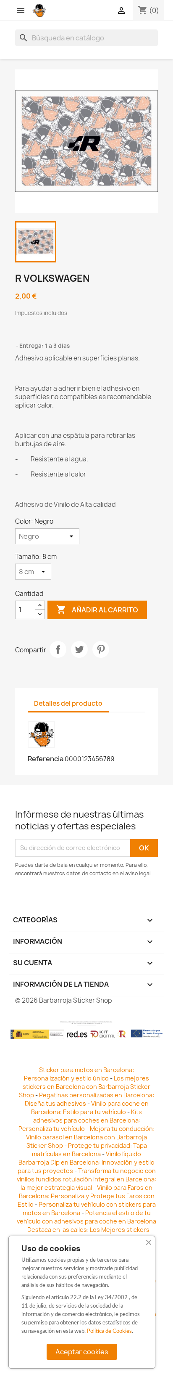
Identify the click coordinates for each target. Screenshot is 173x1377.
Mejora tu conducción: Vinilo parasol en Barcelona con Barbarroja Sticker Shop (90, 1137)
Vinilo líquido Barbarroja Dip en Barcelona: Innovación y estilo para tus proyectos (86, 1162)
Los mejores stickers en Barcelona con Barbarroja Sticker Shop (84, 1086)
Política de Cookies (109, 1331)
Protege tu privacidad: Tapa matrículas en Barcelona (89, 1149)
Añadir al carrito (97, 609)
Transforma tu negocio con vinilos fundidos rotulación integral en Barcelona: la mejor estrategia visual (86, 1179)
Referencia (45, 759)
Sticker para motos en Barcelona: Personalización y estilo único (79, 1074)
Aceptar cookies (81, 1351)
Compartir (58, 649)
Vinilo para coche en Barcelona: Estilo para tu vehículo (90, 1107)
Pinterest (100, 649)
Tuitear (79, 649)
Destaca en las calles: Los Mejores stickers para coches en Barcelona (84, 1234)
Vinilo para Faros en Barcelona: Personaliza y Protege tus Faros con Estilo (86, 1196)
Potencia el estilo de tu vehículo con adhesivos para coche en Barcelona (86, 1217)
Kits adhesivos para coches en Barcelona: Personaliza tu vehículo (80, 1120)
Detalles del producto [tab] (68, 703)
